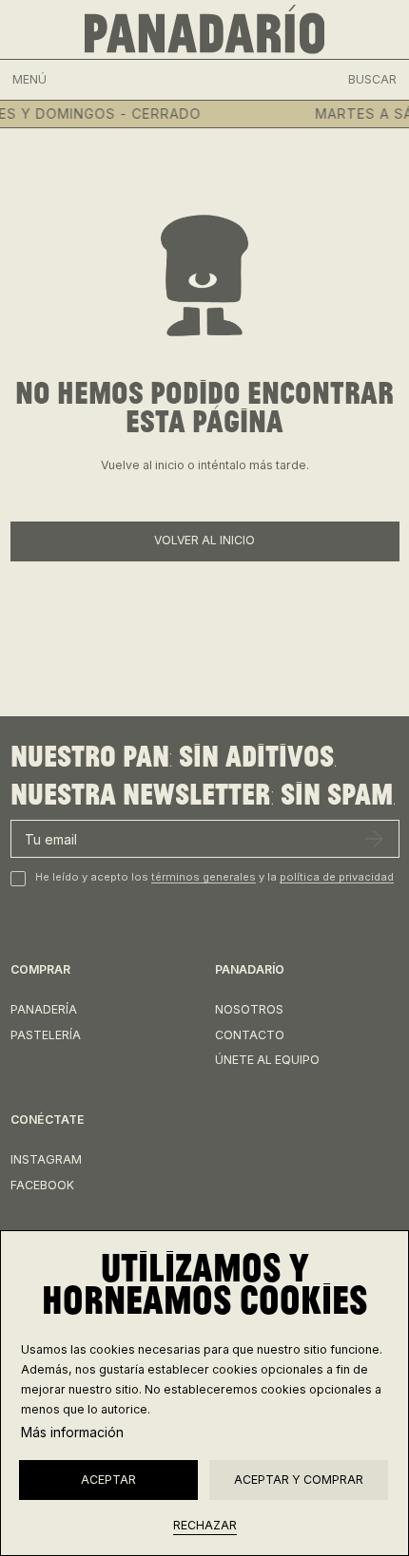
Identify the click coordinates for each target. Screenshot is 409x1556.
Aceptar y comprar (298, 1479)
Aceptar (108, 1479)
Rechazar (205, 1525)
